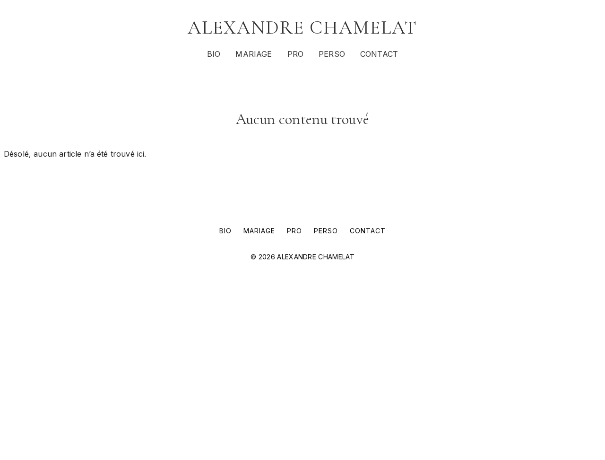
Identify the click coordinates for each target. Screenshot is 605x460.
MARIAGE (253, 54)
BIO (213, 54)
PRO (295, 54)
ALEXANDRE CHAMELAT (302, 27)
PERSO (332, 54)
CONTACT (379, 54)
